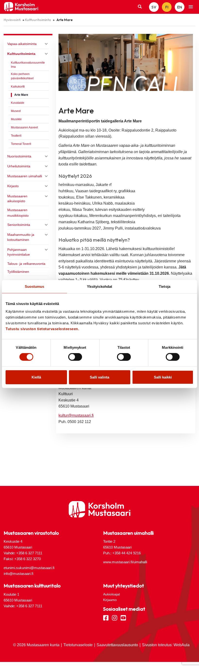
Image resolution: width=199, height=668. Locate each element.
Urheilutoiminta (18, 166)
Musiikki (16, 119)
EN (179, 7)
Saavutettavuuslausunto (117, 645)
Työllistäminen (18, 272)
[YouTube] (123, 617)
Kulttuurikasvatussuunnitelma (28, 65)
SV (153, 7)
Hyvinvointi (12, 20)
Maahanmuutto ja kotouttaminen (20, 237)
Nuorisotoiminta (19, 156)
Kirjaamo (110, 600)
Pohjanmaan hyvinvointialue (18, 252)
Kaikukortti (18, 86)
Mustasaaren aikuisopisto (17, 198)
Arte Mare (21, 94)
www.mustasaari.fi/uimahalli (125, 562)
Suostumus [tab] (34, 286)
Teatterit (16, 135)
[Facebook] (105, 617)
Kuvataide (17, 102)
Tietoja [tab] (164, 286)
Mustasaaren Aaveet (24, 127)
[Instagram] (114, 617)
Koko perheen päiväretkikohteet (22, 76)
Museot (16, 111)
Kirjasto (13, 186)
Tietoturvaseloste (78, 645)
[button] (190, 7)
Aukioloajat (111, 594)
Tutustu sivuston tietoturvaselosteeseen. (42, 329)
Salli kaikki (163, 377)
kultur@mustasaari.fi (76, 415)
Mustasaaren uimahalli (24, 176)
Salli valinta (99, 377)
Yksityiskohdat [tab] (99, 286)
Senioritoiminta (18, 225)
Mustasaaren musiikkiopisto (18, 212)
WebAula (182, 645)
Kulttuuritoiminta (38, 20)
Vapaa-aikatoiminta (22, 44)
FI (166, 7)
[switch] (75, 357)
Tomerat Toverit (21, 144)
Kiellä (36, 377)
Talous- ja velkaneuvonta (26, 264)
